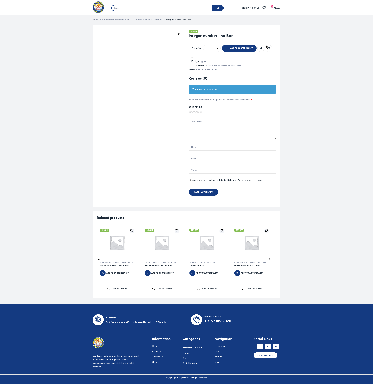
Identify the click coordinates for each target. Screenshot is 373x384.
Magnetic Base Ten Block (114, 265)
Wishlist (218, 356)
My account (220, 346)
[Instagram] (260, 346)
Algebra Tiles (197, 265)
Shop (154, 362)
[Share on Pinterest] (212, 70)
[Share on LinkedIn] (202, 70)
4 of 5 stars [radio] (198, 112)
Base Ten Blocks (107, 262)
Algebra (192, 262)
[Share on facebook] (196, 70)
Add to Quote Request (241, 48)
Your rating (195, 106)
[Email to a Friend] (216, 70)
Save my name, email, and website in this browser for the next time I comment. (228, 180)
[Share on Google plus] (209, 70)
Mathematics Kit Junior (247, 265)
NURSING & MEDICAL (193, 347)
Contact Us (157, 356)
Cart (217, 351)
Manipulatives (213, 66)
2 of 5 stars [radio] (192, 112)
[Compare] (260, 48)
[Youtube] (276, 346)
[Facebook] (268, 346)
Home (155, 346)
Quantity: (197, 48)
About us (156, 351)
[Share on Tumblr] (205, 70)
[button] (179, 34)
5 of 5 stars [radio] (201, 112)
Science (186, 358)
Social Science (190, 363)
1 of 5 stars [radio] (190, 112)
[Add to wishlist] (268, 48)
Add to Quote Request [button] (117, 273)
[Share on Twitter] (199, 70)
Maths (224, 66)
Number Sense (234, 66)
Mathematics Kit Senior (158, 265)
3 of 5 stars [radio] (195, 112)
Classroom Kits (151, 262)
